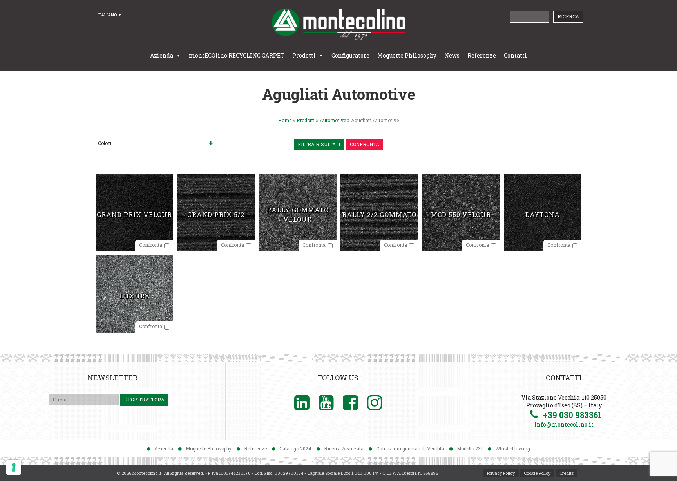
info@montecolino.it (564, 424)
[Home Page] (338, 24)
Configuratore (350, 55)
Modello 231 (470, 448)
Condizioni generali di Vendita (410, 448)
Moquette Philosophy (406, 55)
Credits (566, 473)
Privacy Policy (501, 473)
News (452, 55)
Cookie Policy (537, 473)
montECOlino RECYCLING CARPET (236, 55)
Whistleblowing (512, 448)
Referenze (481, 55)
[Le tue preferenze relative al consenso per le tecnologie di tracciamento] (13, 467)
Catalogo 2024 (295, 448)
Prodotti (304, 55)
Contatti (515, 55)
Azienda (161, 55)
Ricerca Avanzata (344, 448)
